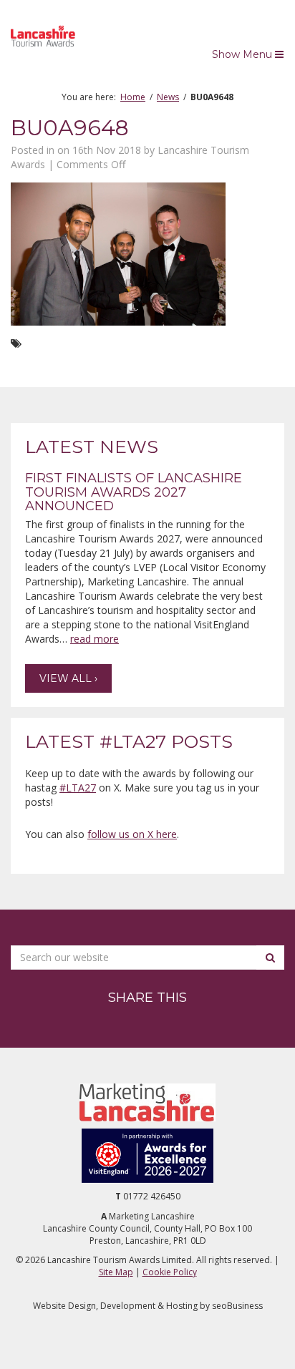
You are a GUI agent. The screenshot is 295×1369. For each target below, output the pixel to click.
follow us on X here (132, 834)
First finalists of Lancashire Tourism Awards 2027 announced (133, 492)
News (168, 97)
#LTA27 (77, 787)
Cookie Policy (169, 1272)
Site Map (116, 1272)
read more (94, 638)
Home (132, 97)
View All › (68, 678)
